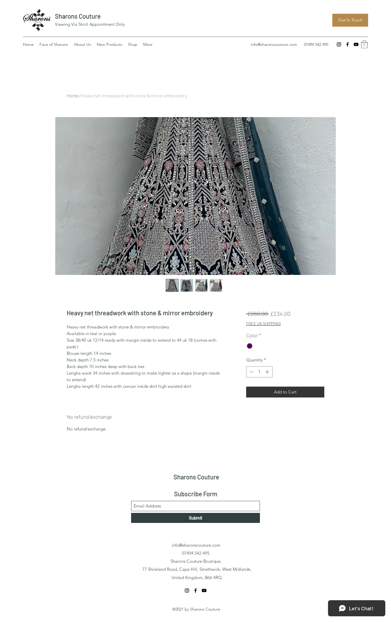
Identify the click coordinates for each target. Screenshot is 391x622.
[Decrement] (251, 372)
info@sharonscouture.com (274, 44)
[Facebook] (347, 44)
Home (72, 95)
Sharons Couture (78, 16)
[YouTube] (356, 44)
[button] (364, 44)
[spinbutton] (259, 372)
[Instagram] (339, 44)
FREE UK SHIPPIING (263, 323)
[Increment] (268, 372)
